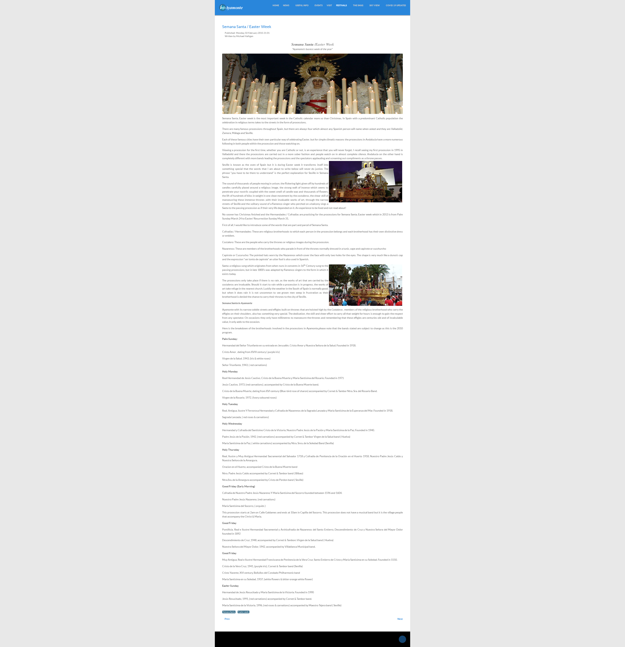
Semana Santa (229, 612)
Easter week (243, 612)
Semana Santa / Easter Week (246, 26)
